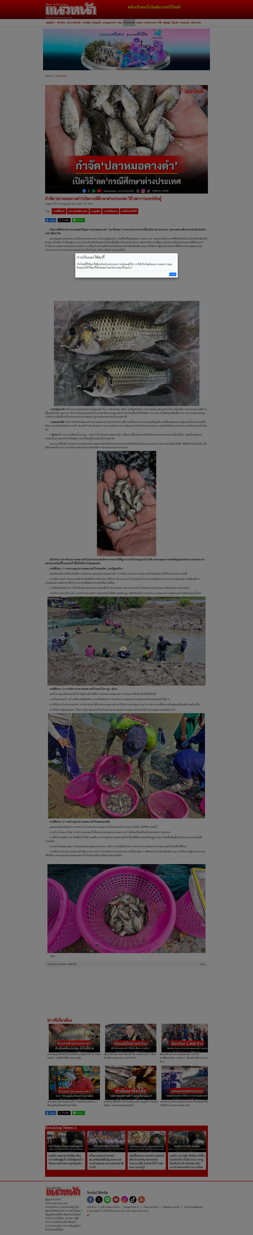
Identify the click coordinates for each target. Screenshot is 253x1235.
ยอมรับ (173, 274)
